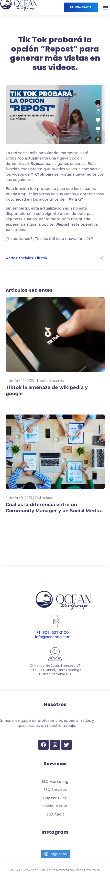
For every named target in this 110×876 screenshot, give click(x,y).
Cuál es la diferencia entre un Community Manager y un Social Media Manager (53, 511)
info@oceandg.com (52, 637)
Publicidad (44, 497)
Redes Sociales (50, 380)
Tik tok (40, 258)
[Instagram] (55, 745)
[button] (81, 7)
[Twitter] (66, 745)
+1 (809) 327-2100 (52, 632)
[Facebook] (43, 745)
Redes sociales (19, 258)
